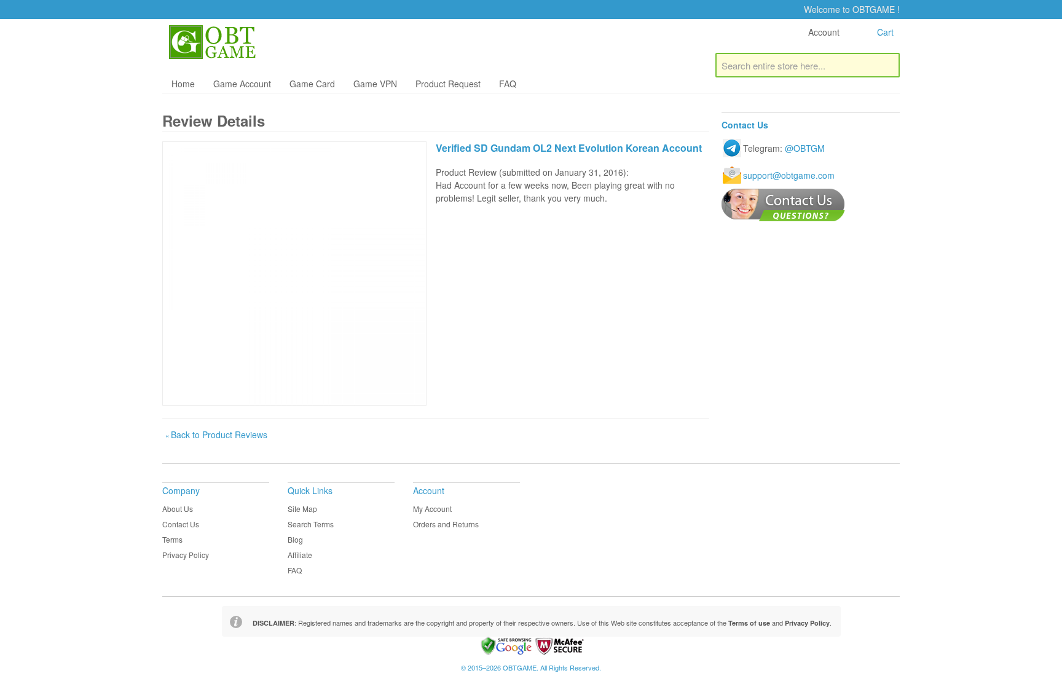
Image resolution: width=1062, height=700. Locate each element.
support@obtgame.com (789, 175)
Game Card (312, 83)
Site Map (302, 508)
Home (183, 83)
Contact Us (180, 524)
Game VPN (375, 83)
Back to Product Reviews (216, 434)
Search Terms (311, 524)
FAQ (507, 83)
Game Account (242, 83)
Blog (295, 539)
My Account (432, 508)
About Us (177, 508)
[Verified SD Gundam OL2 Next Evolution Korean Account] (294, 273)
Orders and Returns (446, 524)
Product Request (448, 83)
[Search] (887, 65)
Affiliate (300, 554)
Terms (172, 539)
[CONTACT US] (783, 205)
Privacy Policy (185, 554)
